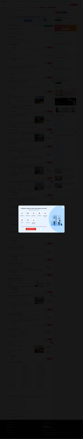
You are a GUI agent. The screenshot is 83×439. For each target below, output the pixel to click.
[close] (63, 207)
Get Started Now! (30, 229)
